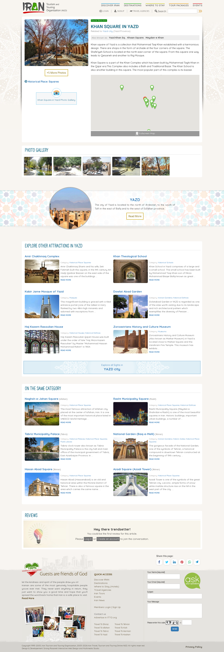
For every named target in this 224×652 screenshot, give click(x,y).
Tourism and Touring (107, 645)
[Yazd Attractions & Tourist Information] (72, 208)
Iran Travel (92, 645)
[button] (155, 106)
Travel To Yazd (100, 634)
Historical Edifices (180, 297)
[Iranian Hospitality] (54, 574)
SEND (174, 629)
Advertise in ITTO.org (105, 617)
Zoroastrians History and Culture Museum (142, 326)
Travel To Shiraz (101, 624)
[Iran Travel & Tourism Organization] (45, 7)
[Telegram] (197, 562)
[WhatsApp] (189, 562)
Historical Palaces (77, 439)
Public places (66, 441)
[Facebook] (159, 562)
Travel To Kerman (123, 631)
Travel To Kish (121, 627)
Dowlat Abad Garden (127, 291)
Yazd (135, 199)
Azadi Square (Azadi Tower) (132, 469)
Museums (162, 331)
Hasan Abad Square (38, 469)
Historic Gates (179, 439)
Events (97, 596)
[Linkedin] (174, 562)
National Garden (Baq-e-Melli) (133, 434)
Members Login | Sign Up (107, 607)
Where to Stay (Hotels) (106, 586)
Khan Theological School (130, 256)
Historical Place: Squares (43, 81)
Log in (88, 538)
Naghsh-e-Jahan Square (41, 398)
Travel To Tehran (122, 624)
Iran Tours (99, 593)
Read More (135, 216)
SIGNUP (120, 11)
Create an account (108, 538)
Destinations (101, 583)
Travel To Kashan (122, 634)
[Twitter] (167, 562)
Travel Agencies (102, 589)
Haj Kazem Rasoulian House (44, 326)
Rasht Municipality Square (131, 398)
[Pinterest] (182, 562)
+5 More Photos (56, 73)
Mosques (73, 297)
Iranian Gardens (165, 297)
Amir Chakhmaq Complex (42, 256)
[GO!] (200, 11)
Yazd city (108, 31)
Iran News (99, 600)
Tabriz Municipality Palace (42, 434)
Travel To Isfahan (102, 627)
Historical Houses (76, 333)
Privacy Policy (194, 646)
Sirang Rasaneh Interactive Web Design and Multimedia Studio (71, 648)
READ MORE (66, 280)
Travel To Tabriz (101, 631)
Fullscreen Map (147, 133)
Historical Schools (165, 262)
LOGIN (105, 11)
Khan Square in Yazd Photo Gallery (56, 99)
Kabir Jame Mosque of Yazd (44, 291)
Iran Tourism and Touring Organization (59, 645)
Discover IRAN (101, 579)
